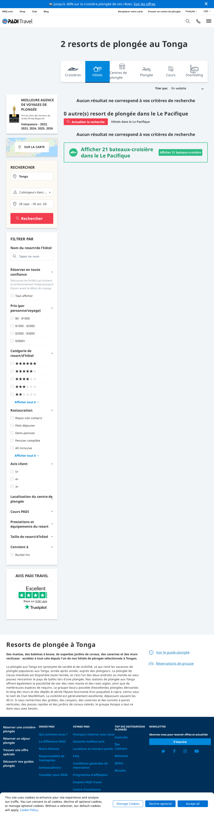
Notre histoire (49, 749)
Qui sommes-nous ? (53, 734)
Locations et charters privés (93, 749)
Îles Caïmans (121, 746)
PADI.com (7, 11)
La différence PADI (52, 741)
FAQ (76, 756)
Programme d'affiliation (90, 775)
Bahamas (121, 756)
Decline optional (160, 804)
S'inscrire (180, 742)
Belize (119, 763)
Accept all (193, 804)
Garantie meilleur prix (88, 741)
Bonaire (120, 770)
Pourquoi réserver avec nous (93, 734)
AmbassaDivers (50, 767)
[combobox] (31, 176)
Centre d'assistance (87, 789)
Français (190, 11)
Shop (22, 11)
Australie (121, 737)
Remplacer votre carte (130, 11)
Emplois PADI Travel (87, 782)
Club (34, 11)
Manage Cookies (128, 804)
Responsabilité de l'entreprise (51, 758)
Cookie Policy (29, 810)
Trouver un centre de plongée (164, 11)
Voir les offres (144, 4)
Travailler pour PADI (53, 775)
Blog (46, 11)
